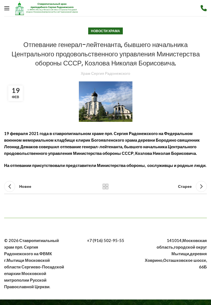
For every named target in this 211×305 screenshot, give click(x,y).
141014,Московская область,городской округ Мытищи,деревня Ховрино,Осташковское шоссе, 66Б (176, 253)
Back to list (105, 186)
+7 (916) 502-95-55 (105, 240)
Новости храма (105, 31)
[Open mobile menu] (6, 8)
